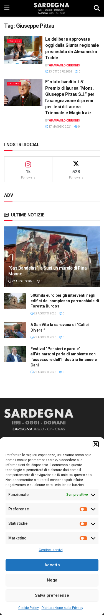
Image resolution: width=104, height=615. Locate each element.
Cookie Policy (28, 608)
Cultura (14, 83)
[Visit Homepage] (51, 8)
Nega (52, 580)
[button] (95, 444)
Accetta (52, 564)
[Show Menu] (6, 8)
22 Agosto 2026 (22, 281)
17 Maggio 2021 (60, 126)
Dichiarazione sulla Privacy (62, 608)
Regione (14, 41)
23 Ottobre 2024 (60, 71)
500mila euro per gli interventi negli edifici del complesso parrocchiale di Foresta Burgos (65, 300)
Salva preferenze (52, 595)
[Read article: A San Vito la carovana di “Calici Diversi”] (15, 330)
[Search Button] (97, 8)
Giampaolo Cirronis (64, 65)
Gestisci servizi (51, 550)
